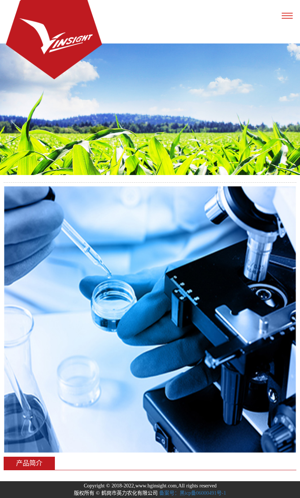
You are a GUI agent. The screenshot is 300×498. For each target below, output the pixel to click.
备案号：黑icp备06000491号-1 (192, 493)
